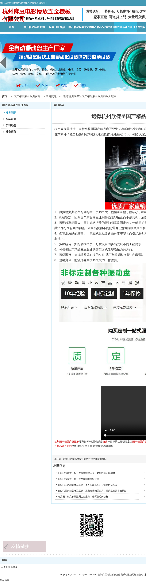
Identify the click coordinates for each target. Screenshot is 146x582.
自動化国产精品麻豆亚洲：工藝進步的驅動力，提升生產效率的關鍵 (92, 490)
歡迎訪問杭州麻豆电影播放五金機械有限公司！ (24, 3)
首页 (4, 96)
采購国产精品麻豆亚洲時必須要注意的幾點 (84, 459)
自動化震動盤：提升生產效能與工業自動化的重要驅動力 (86, 473)
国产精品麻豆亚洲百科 (27, 96)
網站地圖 (4, 580)
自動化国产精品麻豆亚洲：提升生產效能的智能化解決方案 (87, 484)
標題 (4, 560)
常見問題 (51, 96)
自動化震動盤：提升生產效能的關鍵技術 (78, 479)
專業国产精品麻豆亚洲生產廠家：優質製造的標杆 (83, 496)
